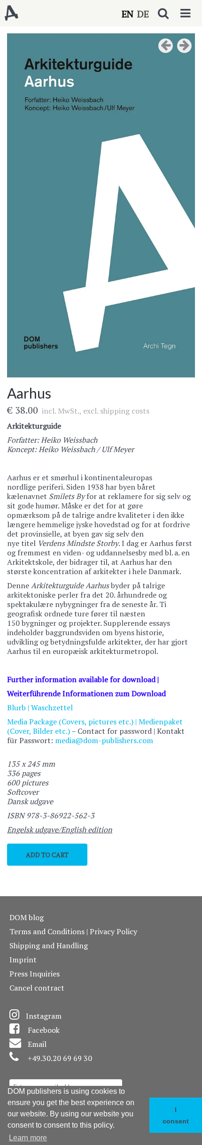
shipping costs (124, 411)
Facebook (44, 1030)
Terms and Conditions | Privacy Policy (73, 931)
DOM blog (26, 917)
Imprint (23, 959)
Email (37, 1044)
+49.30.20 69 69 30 (60, 1058)
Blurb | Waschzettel (40, 707)
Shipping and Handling (48, 945)
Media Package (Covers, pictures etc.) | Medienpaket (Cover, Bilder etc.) (95, 726)
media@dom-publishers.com (104, 740)
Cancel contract (36, 988)
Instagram (44, 1016)
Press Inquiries (34, 973)
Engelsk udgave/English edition (59, 829)
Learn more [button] (28, 1138)
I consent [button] (176, 1115)
